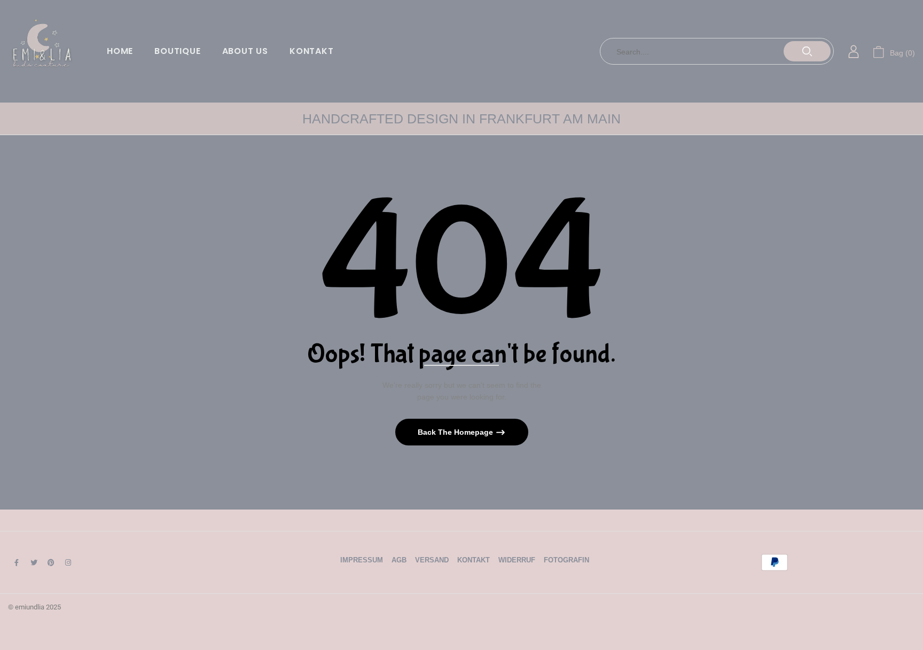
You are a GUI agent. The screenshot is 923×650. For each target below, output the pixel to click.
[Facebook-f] (16, 562)
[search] (807, 51)
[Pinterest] (50, 562)
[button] (894, 51)
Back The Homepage (456, 432)
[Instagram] (67, 562)
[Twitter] (33, 562)
